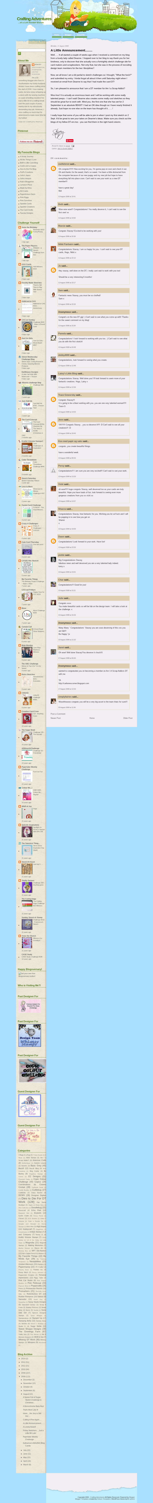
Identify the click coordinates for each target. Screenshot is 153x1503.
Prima (21, 1288)
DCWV (22, 1195)
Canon (21, 1176)
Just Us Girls (27, 338)
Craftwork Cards (37, 1187)
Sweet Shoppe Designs (30, 1329)
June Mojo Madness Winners (37, 650)
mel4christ (63, 164)
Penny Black (23, 1272)
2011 (23, 1366)
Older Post (128, 718)
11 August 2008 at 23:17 (67, 283)
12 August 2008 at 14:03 (67, 412)
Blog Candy (34, 1171)
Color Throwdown (29, 460)
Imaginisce (39, 1229)
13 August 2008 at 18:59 (67, 529)
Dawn (61, 536)
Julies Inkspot (25, 178)
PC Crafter (39, 1267)
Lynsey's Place (26, 185)
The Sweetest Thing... (31, 843)
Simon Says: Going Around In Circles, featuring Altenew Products (32, 364)
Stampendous (24, 1318)
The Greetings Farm (29, 1331)
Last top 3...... (38, 864)
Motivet (41, 1253)
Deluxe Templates (103, 1499)
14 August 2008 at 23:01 (67, 572)
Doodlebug (36, 1207)
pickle (61, 555)
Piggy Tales (38, 1278)
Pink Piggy (24, 197)
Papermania (24, 1267)
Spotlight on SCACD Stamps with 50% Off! (39, 829)
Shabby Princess (32, 1307)
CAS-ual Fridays (29, 590)
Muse (24, 608)
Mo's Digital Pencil (28, 1253)
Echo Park (36, 1210)
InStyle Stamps (36, 1232)
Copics (38, 1182)
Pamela (62, 333)
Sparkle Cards (26, 204)
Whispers (31, 1342)
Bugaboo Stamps (36, 1174)
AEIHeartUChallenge (30, 748)
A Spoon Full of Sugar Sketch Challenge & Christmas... (32, 1400)
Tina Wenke (34, 1334)
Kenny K (39, 1235)
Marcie (61, 226)
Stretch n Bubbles (37, 1323)
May (25, 1457)
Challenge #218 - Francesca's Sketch (38, 922)
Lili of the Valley (33, 1240)
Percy (61, 465)
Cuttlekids (22, 1193)
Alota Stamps (31, 1158)
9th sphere (131, 1499)
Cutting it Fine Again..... (32, 1420)
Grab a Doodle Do (35, 1221)
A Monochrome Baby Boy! (33, 1406)
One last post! (38, 544)
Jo (59, 266)
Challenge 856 (38, 385)
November (27, 1383)
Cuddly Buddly (24, 1190)
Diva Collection (24, 1208)
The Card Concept (29, 420)
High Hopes (41, 1226)
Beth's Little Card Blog (29, 163)
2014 (23, 1359)
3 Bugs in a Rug (24, 1155)
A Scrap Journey (26, 156)
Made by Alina (26, 188)
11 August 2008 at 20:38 (67, 236)
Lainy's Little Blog (67, 373)
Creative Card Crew (30, 711)
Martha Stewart (24, 1248)
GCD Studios (32, 1218)
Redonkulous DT (34, 1294)
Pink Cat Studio (26, 1280)
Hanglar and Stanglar (27, 1224)
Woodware (42, 1342)
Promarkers (24, 1291)
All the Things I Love (28, 160)
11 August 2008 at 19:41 (67, 196)
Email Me (81, 35)
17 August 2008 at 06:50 (67, 658)
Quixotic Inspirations (30, 825)
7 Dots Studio (37, 1155)
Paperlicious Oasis (27, 194)
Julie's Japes (25, 175)
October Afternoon (26, 1264)
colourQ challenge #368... (36, 697)
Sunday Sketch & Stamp (32, 917)
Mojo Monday (27, 645)
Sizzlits (36, 1310)
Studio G (22, 1326)
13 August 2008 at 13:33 (67, 476)
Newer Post (56, 718)
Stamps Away (41, 1321)
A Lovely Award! (29, 1427)
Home (56, 35)
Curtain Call (27, 627)
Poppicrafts (36, 1285)
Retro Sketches (28, 674)
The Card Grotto (26, 210)
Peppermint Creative (26, 1275)
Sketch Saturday (29, 478)
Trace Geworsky (66, 395)
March (25, 1465)
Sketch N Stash (28, 862)
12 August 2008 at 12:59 (67, 387)
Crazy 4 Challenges (30, 524)
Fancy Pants (38, 1216)
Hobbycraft (27, 1229)
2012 (23, 1362)
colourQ (25, 693)
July (25, 1450)
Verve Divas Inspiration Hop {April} (38, 848)
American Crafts (39, 1160)
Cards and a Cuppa (28, 166)
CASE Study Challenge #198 (32, 957)
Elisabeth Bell (24, 1213)
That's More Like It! (30, 1410)
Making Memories (35, 1245)
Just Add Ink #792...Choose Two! (38, 405)
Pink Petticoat (34, 1283)
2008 (23, 1377)
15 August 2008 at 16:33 (67, 615)
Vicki (60, 484)
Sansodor (22, 1299)
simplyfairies (65, 696)
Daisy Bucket (36, 1193)
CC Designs (34, 1176)
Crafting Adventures (34, 18)
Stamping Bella (25, 1321)
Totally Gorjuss (28, 880)
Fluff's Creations (26, 172)
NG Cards (24, 191)
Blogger (68, 35)
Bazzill (21, 1168)
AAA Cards (26, 264)
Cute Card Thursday (30, 542)
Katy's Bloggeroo (27, 182)
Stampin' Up (37, 1318)
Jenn (60, 419)
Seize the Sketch (29, 936)
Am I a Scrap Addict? (65, 148)
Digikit (31, 1205)
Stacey (38, 64)
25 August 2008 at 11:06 (67, 707)
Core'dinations (24, 1185)
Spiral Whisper (36, 1315)
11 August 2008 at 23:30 (67, 326)
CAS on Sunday (28, 320)
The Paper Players (29, 246)
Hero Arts (29, 1226)
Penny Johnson (37, 1272)
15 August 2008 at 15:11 (67, 590)
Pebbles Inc (38, 1270)
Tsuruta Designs (26, 213)
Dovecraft (22, 1210)
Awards (24, 1166)
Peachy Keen (24, 1270)
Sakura (40, 1297)
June (25, 1454)
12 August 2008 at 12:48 (67, 366)
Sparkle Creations (27, 207)
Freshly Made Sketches (32, 283)
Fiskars (21, 1218)
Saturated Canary (28, 1305)
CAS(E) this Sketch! (30, 561)
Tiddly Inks (23, 1334)
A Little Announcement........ (71, 50)
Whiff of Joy (27, 806)
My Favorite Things (30, 579)
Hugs (35, 809)
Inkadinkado (23, 1232)
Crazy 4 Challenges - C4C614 (37, 528)
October (26, 1387)
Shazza (62, 509)
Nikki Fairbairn (66, 244)
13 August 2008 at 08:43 (67, 458)
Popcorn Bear (23, 1286)
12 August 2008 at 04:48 (67, 347)
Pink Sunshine (26, 201)
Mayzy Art (39, 1248)
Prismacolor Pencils (34, 1288)
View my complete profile (30, 122)
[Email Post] (72, 146)
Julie (60, 598)
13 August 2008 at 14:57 (67, 501)
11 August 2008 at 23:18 (67, 304)
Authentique (26, 1163)
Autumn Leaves (40, 1163)
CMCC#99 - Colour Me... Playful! (37, 792)
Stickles (24, 1323)
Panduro (41, 1264)
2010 (23, 1369)
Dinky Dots (39, 1205)
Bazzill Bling (34, 1168)
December (27, 1380)
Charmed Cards (24, 1179)
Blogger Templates (82, 1499)
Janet (61, 647)
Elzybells (37, 1213)
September (27, 1390)
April (25, 1461)
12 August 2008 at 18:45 (67, 433)
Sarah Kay (38, 1299)
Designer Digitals (38, 1195)
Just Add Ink (27, 401)
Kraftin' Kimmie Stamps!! (32, 441)
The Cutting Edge (29, 899)
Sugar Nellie (36, 1326)
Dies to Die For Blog (28, 169)
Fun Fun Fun (38, 772)
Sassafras (22, 1302)
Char (60, 579)
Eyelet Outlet (24, 1216)
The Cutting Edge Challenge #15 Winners (39, 903)
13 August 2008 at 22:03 (67, 547)
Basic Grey (36, 1165)
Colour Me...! (27, 788)
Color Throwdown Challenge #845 (38, 464)
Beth (60, 204)
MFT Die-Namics (39, 1251)
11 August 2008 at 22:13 (67, 258)
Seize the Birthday (29, 227)
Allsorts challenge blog (31, 383)
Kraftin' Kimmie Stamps (28, 1237)
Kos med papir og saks (70, 441)
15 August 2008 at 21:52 (67, 640)
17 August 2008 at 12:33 (67, 689)
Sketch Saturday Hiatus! (30, 481)
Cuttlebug (36, 1190)
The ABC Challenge (30, 664)
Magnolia (30, 1242)
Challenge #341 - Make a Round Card (39, 324)
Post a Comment (58, 714)
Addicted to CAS (29, 301)
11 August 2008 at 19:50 (67, 218)
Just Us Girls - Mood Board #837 (38, 343)
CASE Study (27, 954)
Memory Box (23, 1251)
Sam (60, 290)
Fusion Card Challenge (31, 505)
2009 (23, 1373)
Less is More (27, 487)
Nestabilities (35, 1261)
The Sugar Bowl (28, 730)
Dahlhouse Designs (30, 372)
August (26, 1394)
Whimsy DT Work (27, 1339)
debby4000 (63, 355)
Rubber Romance (26, 1297)
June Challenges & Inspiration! (38, 446)
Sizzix (28, 1310)
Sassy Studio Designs (37, 1302)
